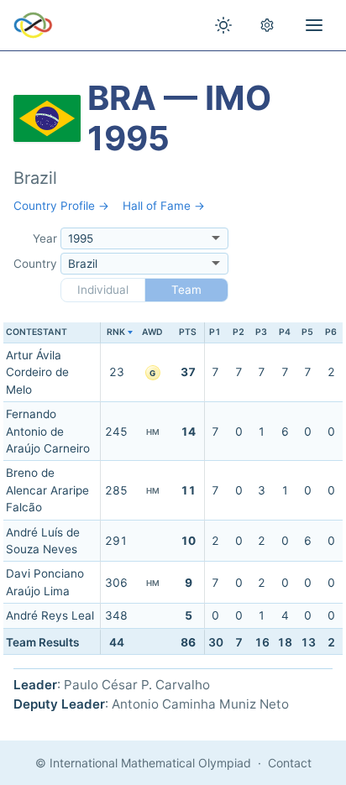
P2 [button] (238, 332)
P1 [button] (215, 332)
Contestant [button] (36, 332)
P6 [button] (331, 332)
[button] (116, 332)
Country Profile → (61, 205)
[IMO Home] (33, 25)
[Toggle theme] (223, 25)
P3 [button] (261, 332)
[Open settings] (267, 25)
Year (45, 238)
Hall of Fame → (164, 205)
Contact (290, 763)
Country (35, 263)
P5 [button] (307, 332)
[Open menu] (314, 25)
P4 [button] (285, 332)
